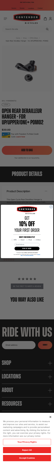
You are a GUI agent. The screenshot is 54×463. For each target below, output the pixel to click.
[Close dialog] (51, 206)
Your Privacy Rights (26, 442)
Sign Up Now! (27, 248)
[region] (27, 438)
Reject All (27, 450)
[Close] (50, 417)
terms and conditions (29, 255)
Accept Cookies (27, 458)
